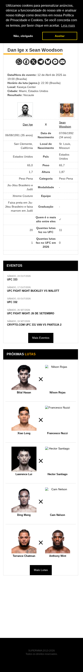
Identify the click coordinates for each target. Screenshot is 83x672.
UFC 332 (12, 302)
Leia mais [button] (68, 25)
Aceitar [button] (59, 36)
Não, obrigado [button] (23, 36)
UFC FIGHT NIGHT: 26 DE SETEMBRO (30, 313)
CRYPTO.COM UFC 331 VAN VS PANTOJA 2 (34, 324)
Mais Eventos (40, 337)
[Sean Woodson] (67, 110)
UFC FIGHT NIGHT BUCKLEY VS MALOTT (33, 290)
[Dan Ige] (25, 110)
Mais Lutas (41, 570)
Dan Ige (28, 124)
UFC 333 (12, 279)
